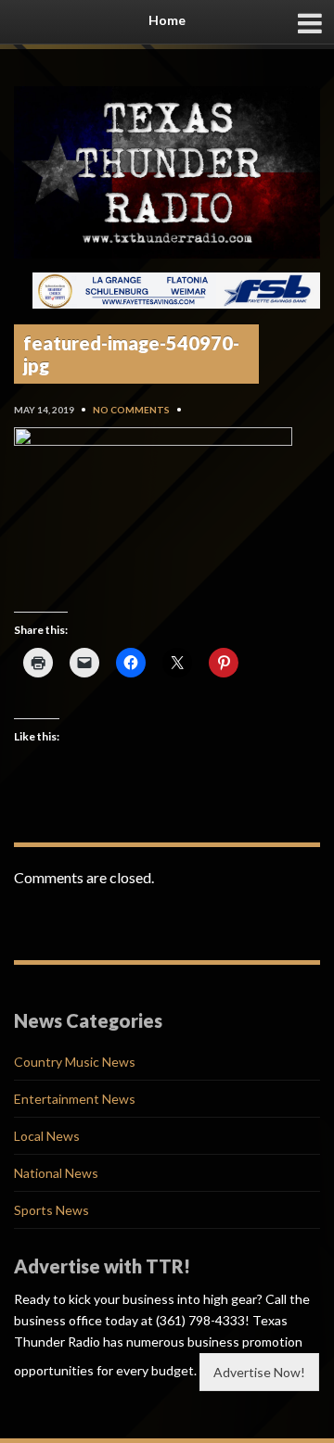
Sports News (51, 1210)
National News (56, 1173)
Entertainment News (74, 1099)
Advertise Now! (259, 1372)
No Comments (131, 409)
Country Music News (74, 1062)
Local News (47, 1136)
